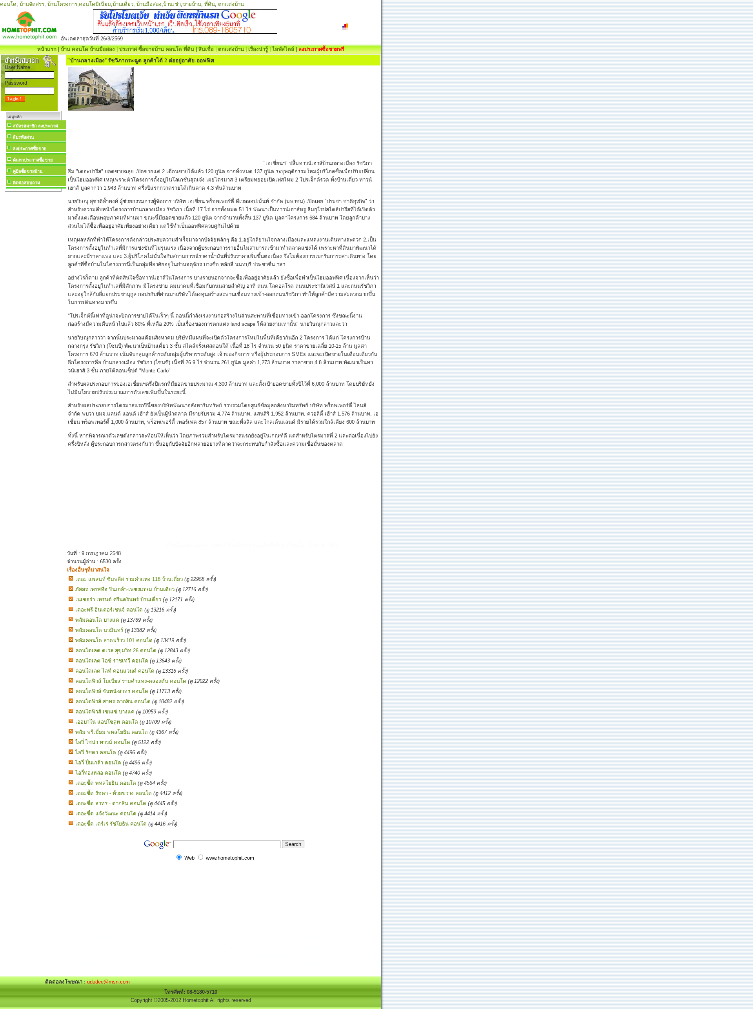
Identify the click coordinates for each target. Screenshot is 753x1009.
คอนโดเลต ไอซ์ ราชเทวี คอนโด (111, 661)
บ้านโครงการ (62, 4)
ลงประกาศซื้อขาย (29, 148)
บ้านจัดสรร (32, 4)
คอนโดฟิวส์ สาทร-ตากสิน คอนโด (113, 701)
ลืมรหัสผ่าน (23, 137)
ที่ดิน (209, 4)
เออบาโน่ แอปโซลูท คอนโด (106, 722)
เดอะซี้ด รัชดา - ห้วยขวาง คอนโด (113, 793)
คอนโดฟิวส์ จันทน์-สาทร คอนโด (111, 691)
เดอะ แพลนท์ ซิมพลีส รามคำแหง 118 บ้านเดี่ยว (129, 579)
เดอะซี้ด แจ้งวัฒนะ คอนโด (105, 814)
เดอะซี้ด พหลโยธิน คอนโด (105, 783)
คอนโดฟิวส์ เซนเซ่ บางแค (105, 712)
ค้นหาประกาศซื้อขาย (33, 160)
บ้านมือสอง (149, 4)
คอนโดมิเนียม (95, 4)
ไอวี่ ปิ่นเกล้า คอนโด (98, 763)
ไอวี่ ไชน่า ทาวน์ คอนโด (102, 742)
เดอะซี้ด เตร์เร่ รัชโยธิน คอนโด (111, 824)
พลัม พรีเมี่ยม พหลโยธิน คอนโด (111, 732)
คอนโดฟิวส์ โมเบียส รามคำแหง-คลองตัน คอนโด (130, 681)
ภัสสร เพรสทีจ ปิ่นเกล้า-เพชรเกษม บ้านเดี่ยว (125, 589)
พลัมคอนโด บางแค (97, 620)
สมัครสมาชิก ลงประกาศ (35, 125)
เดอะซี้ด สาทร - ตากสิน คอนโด (110, 803)
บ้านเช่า (172, 4)
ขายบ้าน (191, 4)
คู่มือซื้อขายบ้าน (28, 171)
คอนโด (8, 4)
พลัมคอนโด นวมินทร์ (99, 630)
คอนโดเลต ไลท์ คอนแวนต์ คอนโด (115, 671)
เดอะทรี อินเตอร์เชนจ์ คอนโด (109, 610)
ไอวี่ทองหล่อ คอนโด (98, 773)
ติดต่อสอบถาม (26, 182)
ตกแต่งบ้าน (231, 4)
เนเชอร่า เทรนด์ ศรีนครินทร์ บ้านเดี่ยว (118, 599)
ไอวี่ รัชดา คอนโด (95, 752)
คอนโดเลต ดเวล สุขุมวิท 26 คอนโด (115, 650)
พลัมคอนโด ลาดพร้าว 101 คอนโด (114, 640)
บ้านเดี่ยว (123, 4)
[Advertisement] (33, 311)
